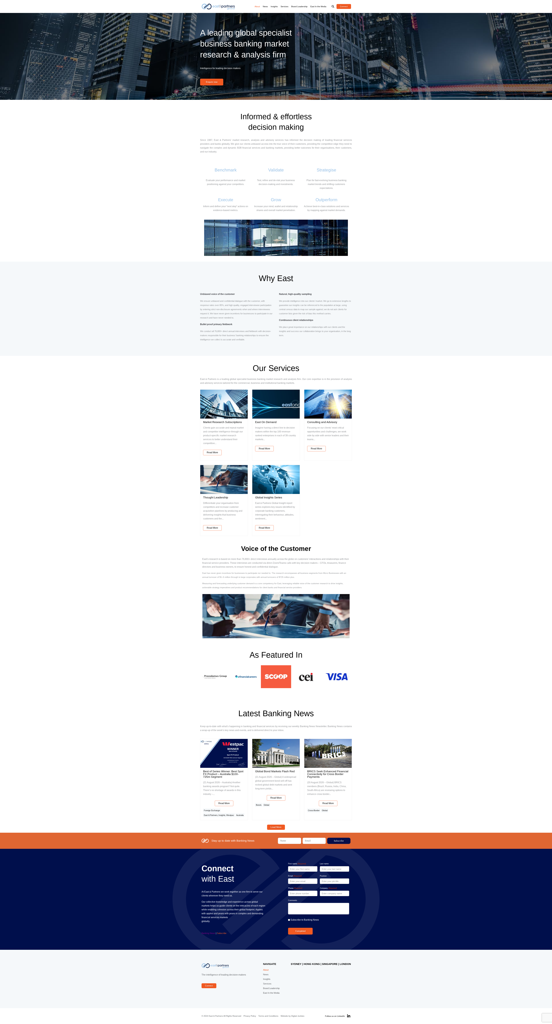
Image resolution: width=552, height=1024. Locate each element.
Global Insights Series (268, 497)
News (265, 6)
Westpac (230, 815)
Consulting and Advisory (322, 422)
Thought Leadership (215, 497)
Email (295, 876)
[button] (333, 6)
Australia (240, 815)
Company (328, 888)
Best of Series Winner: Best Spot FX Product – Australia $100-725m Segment (223, 774)
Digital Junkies (297, 1016)
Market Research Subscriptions (222, 422)
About (257, 6)
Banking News (208, 933)
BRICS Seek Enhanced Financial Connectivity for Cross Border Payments (327, 774)
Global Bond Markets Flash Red (275, 771)
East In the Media (318, 6)
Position (323, 876)
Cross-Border (314, 810)
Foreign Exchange (212, 810)
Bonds (258, 805)
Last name (324, 864)
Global (266, 805)
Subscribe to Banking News (305, 920)
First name (297, 864)
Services (284, 6)
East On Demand (266, 422)
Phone (295, 888)
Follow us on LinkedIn (335, 1016)
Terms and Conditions (268, 1016)
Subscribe (221, 933)
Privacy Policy (250, 1016)
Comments (292, 900)
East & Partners (210, 815)
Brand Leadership (299, 6)
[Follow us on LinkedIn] (348, 1016)
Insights (274, 6)
